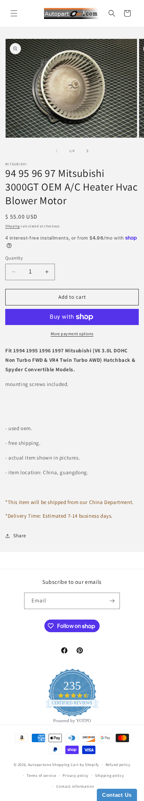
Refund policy (118, 764)
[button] (14, 13)
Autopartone (39, 764)
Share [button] (19, 535)
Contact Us (117, 795)
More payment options (72, 333)
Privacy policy (75, 775)
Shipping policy (109, 775)
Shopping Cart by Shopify (75, 764)
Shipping (12, 226)
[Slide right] (87, 151)
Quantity (14, 258)
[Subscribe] (112, 601)
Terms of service (41, 775)
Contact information (75, 786)
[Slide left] (56, 151)
